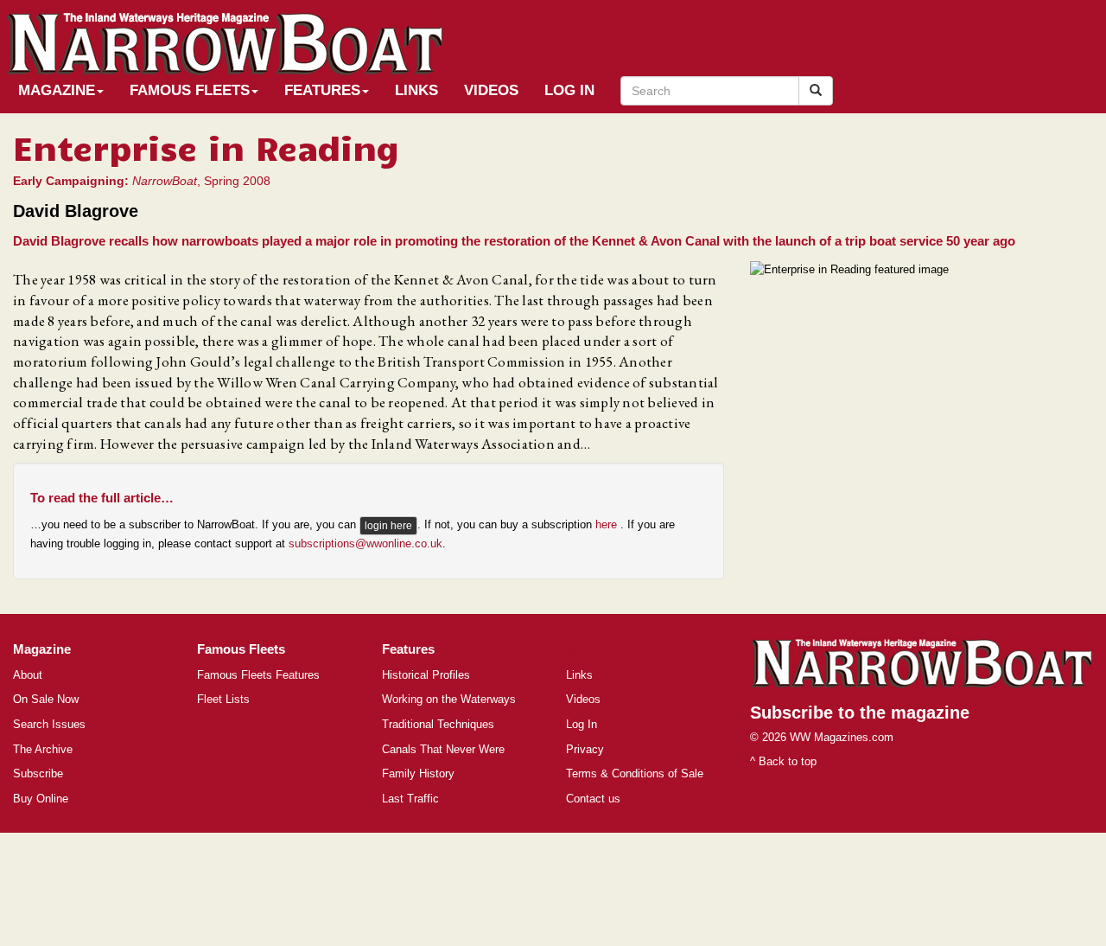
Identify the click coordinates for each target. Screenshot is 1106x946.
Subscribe (38, 773)
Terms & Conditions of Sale (634, 773)
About (27, 674)
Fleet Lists (223, 699)
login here (388, 526)
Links (416, 90)
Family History (418, 773)
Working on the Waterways (449, 699)
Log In (569, 90)
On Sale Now (46, 699)
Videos (491, 90)
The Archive (43, 749)
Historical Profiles (426, 674)
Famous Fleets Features (258, 674)
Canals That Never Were (443, 749)
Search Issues (49, 724)
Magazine (56, 90)
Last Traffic (410, 798)
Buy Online (40, 798)
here (607, 525)
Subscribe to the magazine (859, 712)
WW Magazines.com (841, 737)
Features (322, 90)
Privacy (585, 749)
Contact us (593, 798)
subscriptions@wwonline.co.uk (365, 543)
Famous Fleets (190, 90)
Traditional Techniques (438, 724)
